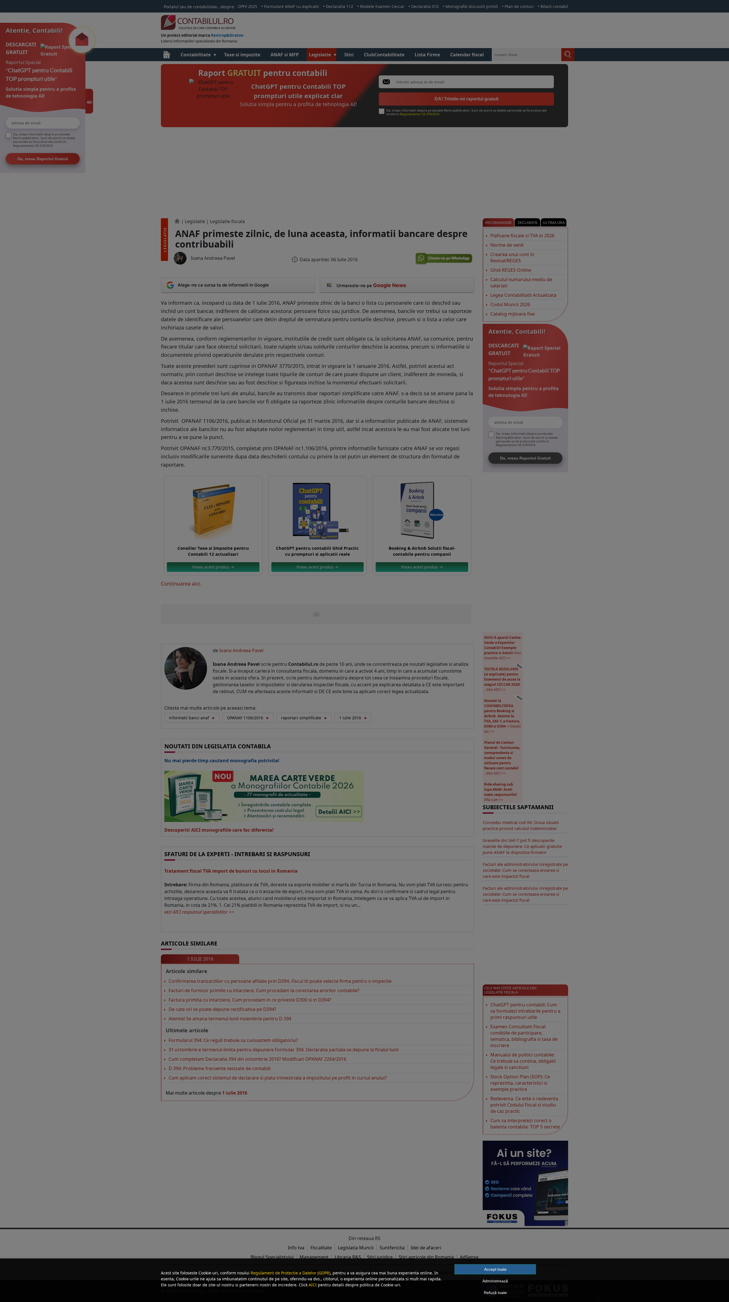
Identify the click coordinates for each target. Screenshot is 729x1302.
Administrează (495, 1281)
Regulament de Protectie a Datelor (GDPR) (290, 1273)
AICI (313, 1284)
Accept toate (495, 1269)
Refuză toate (495, 1292)
